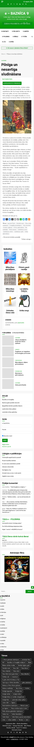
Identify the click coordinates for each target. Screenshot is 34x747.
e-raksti (17, 349)
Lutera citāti (5, 702)
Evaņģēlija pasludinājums (16, 225)
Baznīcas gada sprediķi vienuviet (10, 402)
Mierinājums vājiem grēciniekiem (8, 362)
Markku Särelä (10, 727)
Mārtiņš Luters (24, 705)
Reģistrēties (5, 444)
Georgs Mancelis (18, 725)
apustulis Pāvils (11, 223)
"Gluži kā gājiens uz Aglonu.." (18, 487)
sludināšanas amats (22, 229)
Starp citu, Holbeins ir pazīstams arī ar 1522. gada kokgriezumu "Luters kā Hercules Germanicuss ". (14, 510)
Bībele (29, 662)
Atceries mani (7, 436)
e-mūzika (2, 625)
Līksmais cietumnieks (8, 467)
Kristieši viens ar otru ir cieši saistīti (11, 473)
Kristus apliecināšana (19, 227)
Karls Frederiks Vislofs (7, 79)
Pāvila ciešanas (12, 229)
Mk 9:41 (4, 540)
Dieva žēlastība (25, 674)
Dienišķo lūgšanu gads (24, 665)
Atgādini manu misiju (8, 476)
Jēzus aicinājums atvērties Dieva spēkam (8, 341)
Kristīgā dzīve (18, 691)
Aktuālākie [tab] (7, 333)
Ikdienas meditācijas (7, 688)
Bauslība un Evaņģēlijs (8, 399)
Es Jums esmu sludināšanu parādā (11, 463)
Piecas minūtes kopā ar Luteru (19, 708)
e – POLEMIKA (14, 519)
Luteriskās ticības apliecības (9, 412)
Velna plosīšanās (8, 384)
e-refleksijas (18, 360)
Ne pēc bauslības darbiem (9, 460)
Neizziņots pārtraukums (8, 373)
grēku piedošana (26, 682)
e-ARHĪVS (26, 31)
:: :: (14, 739)
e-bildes (2, 609)
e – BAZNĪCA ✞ (17, 13)
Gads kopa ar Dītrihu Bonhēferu (10, 682)
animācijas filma (26, 659)
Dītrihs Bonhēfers (22, 723)
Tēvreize (21, 720)
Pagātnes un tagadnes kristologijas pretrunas (8, 351)
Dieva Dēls (16, 668)
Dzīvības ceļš (5, 677)
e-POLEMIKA (5, 36)
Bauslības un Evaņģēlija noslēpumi (16, 662)
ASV (3, 662)
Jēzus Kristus (19, 688)
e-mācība (2, 621)
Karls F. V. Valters (21, 727)
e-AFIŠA (11, 41)
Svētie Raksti (5, 717)
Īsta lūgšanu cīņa (6, 470)
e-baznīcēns (6, 423)
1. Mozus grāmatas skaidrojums (10, 659)
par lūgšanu (5, 708)
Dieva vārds (16, 671)
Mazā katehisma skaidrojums (10, 705)
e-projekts (16, 31)
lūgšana (13, 702)
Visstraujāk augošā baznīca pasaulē (11, 457)
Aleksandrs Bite (10, 723)
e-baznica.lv (15, 677)
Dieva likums (24, 668)
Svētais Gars (5, 714)
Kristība (27, 688)
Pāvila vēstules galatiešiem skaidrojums (12, 711)
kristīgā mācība (6, 694)
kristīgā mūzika (17, 694)
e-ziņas (2, 650)
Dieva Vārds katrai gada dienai (10, 674)
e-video (2, 643)
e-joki (1, 615)
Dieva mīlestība (6, 671)
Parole (4, 429)
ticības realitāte (12, 720)
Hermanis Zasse (16, 730)
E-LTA (4, 41)
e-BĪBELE (15, 36)
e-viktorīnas (3, 646)
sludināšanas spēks (19, 231)
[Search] (32, 36)
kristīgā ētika (5, 700)
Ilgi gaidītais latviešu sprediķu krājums (12, 406)
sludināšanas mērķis (8, 231)
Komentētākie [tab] (19, 333)
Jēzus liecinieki (26, 225)
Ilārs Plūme (27, 725)
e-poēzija (2, 631)
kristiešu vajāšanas (7, 227)
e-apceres (3, 60)
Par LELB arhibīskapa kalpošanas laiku (12, 526)
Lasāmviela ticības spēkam (9, 409)
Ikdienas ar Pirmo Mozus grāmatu (11, 685)
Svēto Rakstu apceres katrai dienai (21, 717)
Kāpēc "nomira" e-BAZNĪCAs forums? (12, 529)
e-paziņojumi (18, 371)
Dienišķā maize (20, 223)
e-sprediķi (2, 640)
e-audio (2, 606)
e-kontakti (5, 31)
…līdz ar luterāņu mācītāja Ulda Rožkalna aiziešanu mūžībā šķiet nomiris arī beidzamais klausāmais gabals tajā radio (14, 503)
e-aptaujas (3, 603)
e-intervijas (3, 612)
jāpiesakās (21, 322)
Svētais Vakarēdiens (17, 714)
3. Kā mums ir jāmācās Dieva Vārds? (17, 48)
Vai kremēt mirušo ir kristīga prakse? (11, 523)
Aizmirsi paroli (6, 446)
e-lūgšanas (3, 618)
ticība (3, 720)
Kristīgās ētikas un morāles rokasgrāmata (13, 697)
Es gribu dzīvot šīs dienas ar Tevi (10, 679)
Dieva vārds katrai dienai (18, 536)
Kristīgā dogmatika (7, 691)
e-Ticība (24, 36)
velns (27, 720)
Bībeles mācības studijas (8, 665)
